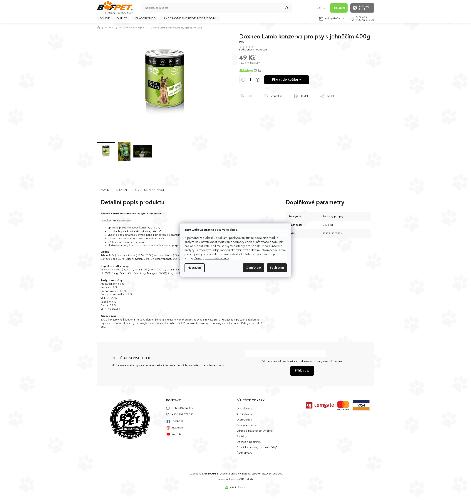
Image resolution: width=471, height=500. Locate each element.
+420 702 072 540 (182, 414)
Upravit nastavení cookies (267, 473)
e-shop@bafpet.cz (182, 408)
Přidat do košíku (285, 79)
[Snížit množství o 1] (243, 80)
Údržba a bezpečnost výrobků (255, 431)
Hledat (288, 9)
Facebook (177, 421)
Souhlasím (277, 267)
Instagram (177, 427)
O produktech (245, 419)
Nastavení (195, 267)
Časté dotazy (244, 453)
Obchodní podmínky (249, 442)
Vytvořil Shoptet (238, 487)
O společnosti (245, 408)
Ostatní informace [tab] (150, 190)
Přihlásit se (302, 371)
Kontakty (242, 436)
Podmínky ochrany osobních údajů (257, 447)
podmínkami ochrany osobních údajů (320, 361)
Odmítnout (253, 267)
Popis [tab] (105, 190)
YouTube (177, 434)
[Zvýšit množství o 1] (257, 80)
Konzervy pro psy (333, 216)
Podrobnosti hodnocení (253, 49)
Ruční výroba (244, 414)
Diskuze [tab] (122, 190)
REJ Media (248, 479)
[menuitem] (105, 18)
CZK (319, 8)
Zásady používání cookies (211, 258)
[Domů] (99, 27)
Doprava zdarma (247, 425)
